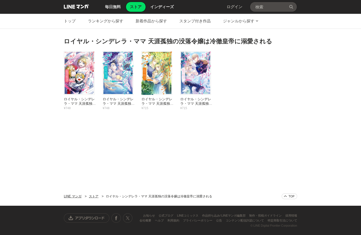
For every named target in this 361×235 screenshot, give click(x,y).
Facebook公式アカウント (116, 218)
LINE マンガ (76, 6)
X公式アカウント (127, 218)
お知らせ (149, 215)
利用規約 (173, 220)
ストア (93, 196)
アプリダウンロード (87, 218)
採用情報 (291, 215)
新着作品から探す (151, 21)
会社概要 (145, 220)
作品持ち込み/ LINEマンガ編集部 (224, 215)
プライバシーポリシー (198, 220)
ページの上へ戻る (289, 196)
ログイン (234, 7)
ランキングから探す (105, 21)
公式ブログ (166, 215)
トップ (70, 21)
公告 (219, 220)
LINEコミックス (188, 215)
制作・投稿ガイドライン (265, 215)
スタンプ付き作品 (195, 21)
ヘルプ (160, 220)
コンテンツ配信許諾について (245, 220)
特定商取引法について (282, 220)
